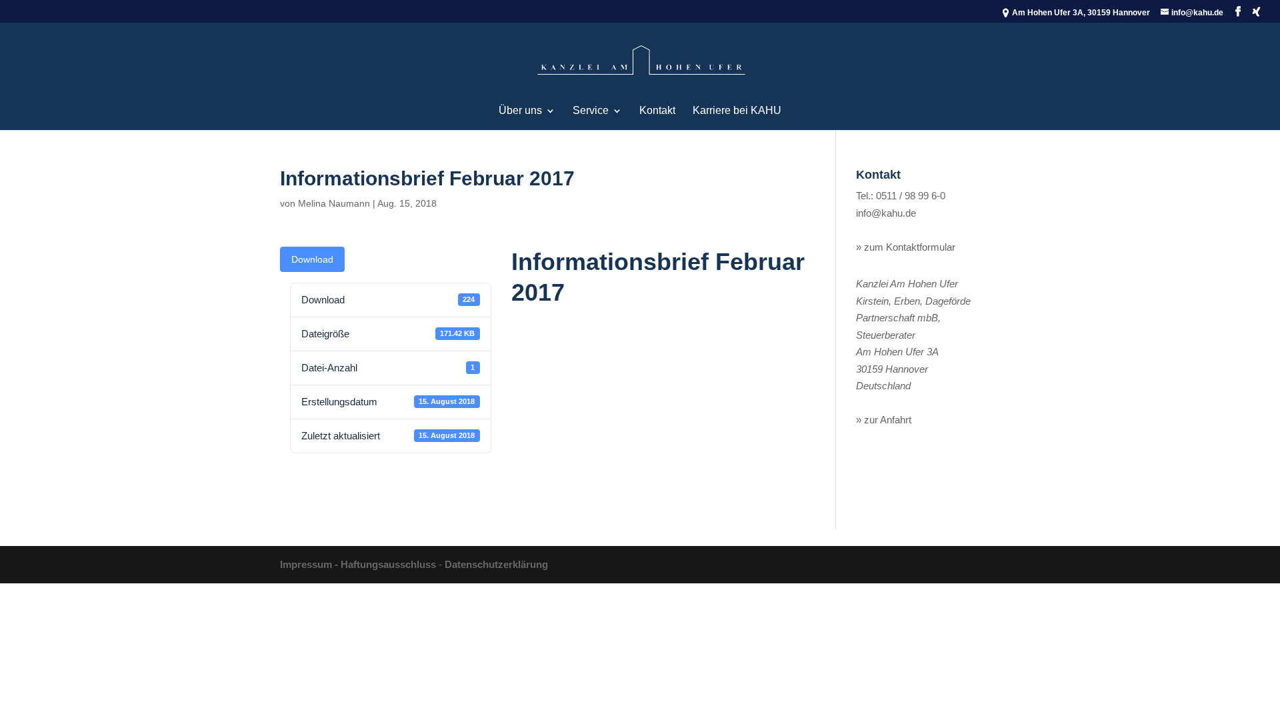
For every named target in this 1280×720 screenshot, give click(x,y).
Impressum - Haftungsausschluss (358, 564)
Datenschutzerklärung (496, 564)
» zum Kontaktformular (905, 247)
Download (312, 259)
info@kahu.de (886, 213)
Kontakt (657, 111)
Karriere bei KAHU (737, 111)
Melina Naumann (334, 203)
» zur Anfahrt (883, 419)
